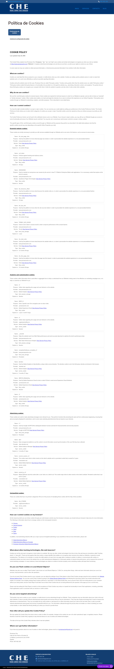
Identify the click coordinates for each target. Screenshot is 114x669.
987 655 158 (41, 656)
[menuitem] (77, 8)
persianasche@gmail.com (15, 1)
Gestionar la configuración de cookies (19, 39)
